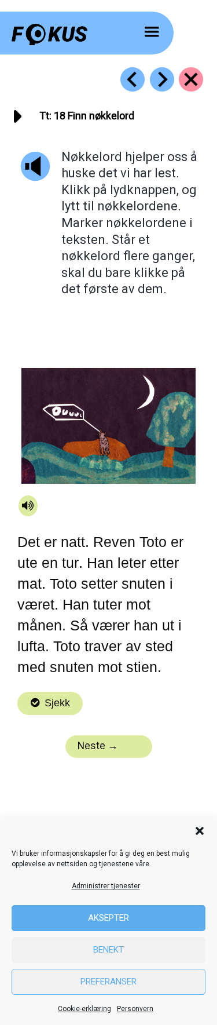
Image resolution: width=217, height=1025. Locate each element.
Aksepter (108, 918)
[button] (199, 831)
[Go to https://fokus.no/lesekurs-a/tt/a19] (162, 79)
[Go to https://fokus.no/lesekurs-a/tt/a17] (132, 79)
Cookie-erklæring (84, 1009)
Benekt (108, 949)
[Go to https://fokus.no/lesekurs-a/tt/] (190, 79)
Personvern (135, 1009)
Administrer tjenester (106, 886)
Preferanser (108, 981)
